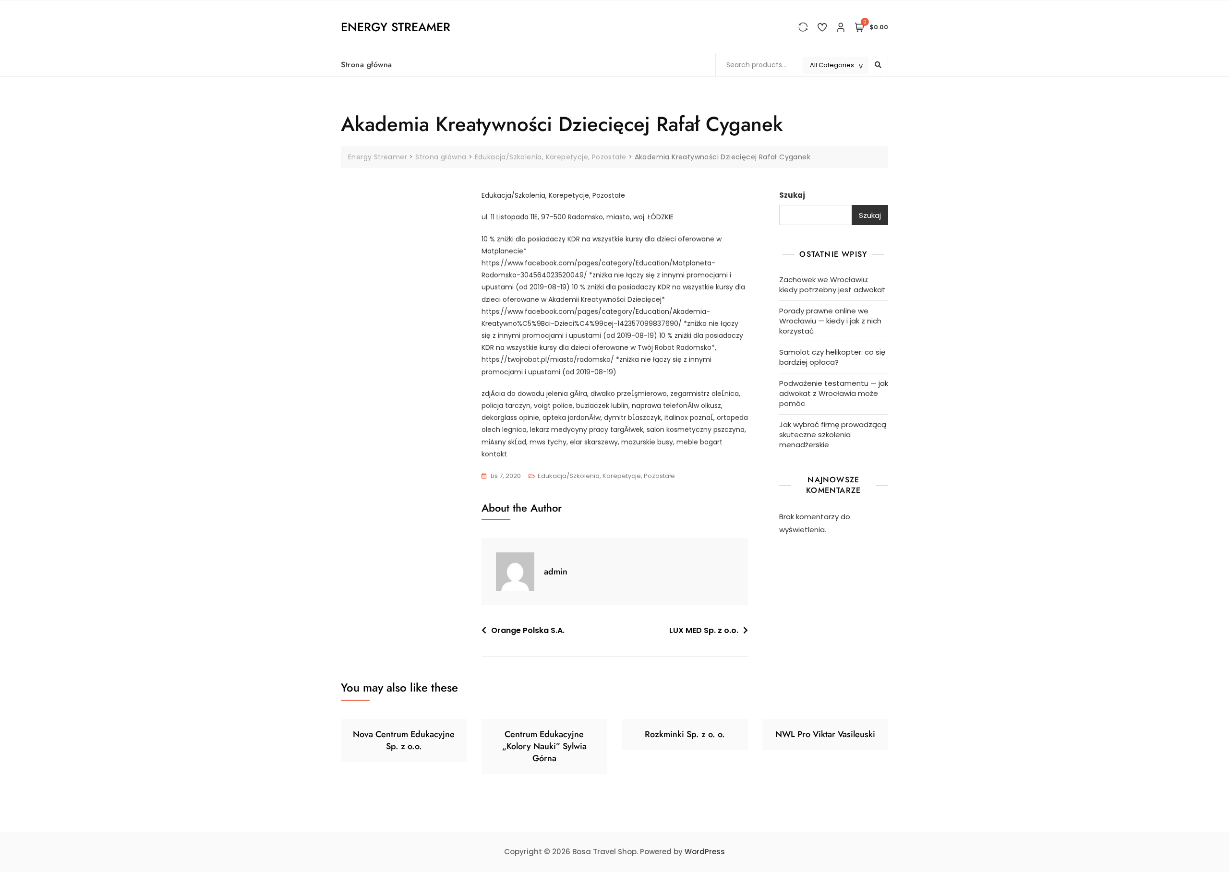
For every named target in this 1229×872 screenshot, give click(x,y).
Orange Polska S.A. (528, 630)
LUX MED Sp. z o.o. (703, 630)
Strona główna (366, 64)
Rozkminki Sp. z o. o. (685, 734)
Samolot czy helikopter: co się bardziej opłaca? (832, 357)
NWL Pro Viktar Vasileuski (825, 734)
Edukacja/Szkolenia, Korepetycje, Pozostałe (606, 475)
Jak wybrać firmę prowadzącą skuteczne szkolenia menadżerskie (832, 434)
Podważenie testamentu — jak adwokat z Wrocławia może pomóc (833, 393)
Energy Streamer (395, 27)
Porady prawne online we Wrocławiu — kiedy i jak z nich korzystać (830, 321)
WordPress (705, 852)
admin (555, 571)
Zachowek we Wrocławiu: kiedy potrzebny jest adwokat (832, 285)
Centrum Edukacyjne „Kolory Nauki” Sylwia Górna (544, 746)
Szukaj (792, 195)
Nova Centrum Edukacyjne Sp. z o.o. (404, 740)
